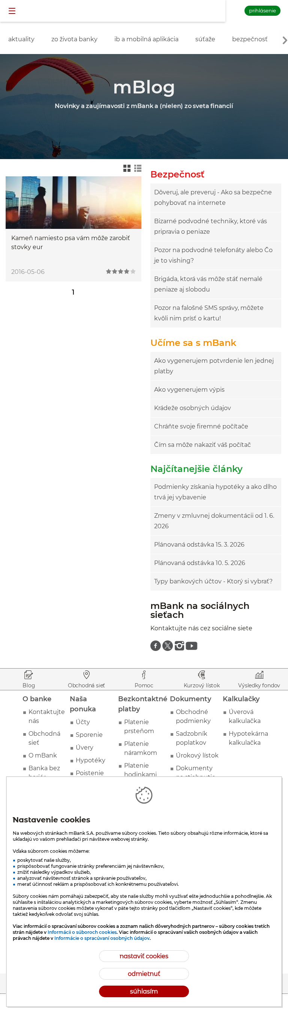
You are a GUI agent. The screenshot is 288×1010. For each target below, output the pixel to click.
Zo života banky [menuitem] (74, 39)
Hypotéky (90, 760)
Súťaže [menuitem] (205, 39)
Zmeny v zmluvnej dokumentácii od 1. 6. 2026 (214, 521)
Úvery (84, 747)
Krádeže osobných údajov (192, 408)
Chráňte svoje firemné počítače (201, 426)
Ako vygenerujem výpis (189, 389)
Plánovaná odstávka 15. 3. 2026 (199, 544)
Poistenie (90, 773)
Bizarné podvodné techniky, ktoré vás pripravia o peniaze (210, 226)
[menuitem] (155, 645)
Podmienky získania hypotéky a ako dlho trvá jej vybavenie (215, 492)
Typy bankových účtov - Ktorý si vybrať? (213, 581)
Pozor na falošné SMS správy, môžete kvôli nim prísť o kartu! (209, 313)
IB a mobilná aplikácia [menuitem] (146, 39)
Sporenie (89, 734)
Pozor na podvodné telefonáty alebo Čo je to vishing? (213, 255)
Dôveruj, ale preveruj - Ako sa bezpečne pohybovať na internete (213, 197)
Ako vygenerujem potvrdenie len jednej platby (214, 366)
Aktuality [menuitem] (21, 39)
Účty (83, 722)
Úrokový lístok (197, 755)
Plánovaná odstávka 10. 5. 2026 (199, 563)
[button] (13, 11)
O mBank (42, 755)
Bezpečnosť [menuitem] (250, 39)
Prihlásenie (262, 11)
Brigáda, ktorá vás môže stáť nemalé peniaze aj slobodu (208, 284)
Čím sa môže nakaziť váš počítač (202, 444)
